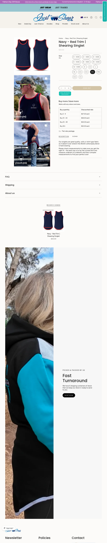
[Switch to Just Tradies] (61, 8)
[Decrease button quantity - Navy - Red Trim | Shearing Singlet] (61, 88)
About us (10, 193)
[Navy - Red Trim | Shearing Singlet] (53, 221)
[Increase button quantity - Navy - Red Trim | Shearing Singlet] (68, 88)
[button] (104, 11)
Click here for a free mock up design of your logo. (36, 2)
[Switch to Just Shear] (45, 8)
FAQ (7, 176)
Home (61, 38)
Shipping (9, 184)
